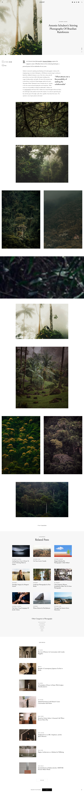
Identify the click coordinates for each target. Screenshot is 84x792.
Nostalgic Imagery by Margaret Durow (20, 585)
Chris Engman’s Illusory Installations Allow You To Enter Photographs (63, 586)
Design (39, 716)
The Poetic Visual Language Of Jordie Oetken (20, 609)
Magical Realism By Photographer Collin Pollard (61, 562)
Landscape (65, 21)
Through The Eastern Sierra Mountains (61, 609)
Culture (41, 750)
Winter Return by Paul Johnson (41, 608)
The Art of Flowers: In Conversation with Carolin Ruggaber (51, 652)
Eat (40, 666)
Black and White (42, 622)
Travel (39, 559)
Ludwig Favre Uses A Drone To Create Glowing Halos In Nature (20, 562)
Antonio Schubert (5, 62)
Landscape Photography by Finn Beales (42, 585)
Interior (42, 716)
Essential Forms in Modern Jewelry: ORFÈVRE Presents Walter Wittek (50, 768)
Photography (61, 21)
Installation (58, 582)
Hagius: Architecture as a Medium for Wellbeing (51, 752)
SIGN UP (47, 789)
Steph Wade (4, 65)
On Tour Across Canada (39, 561)
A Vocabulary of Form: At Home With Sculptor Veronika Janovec (50, 686)
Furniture (42, 732)
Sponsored (41, 699)
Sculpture (41, 650)
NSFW (42, 629)
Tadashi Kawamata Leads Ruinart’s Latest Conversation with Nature (49, 702)
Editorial (42, 626)
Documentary (42, 625)
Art (54, 582)
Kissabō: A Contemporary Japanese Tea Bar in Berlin (50, 669)
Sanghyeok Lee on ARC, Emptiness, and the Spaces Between (50, 735)
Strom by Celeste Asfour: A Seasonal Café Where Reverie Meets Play (51, 719)
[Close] (81, 790)
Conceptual (19, 559)
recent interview (28, 89)
